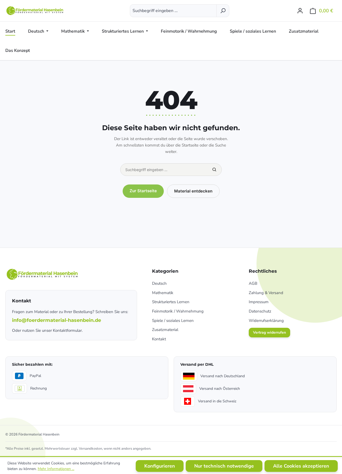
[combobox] (173, 10)
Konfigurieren (159, 466)
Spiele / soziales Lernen (173, 320)
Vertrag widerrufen (269, 332)
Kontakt (159, 339)
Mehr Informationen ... (56, 468)
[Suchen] (222, 10)
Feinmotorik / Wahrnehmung (178, 311)
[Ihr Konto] (300, 11)
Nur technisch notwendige (224, 466)
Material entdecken (193, 191)
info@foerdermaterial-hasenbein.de (56, 320)
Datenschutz (260, 311)
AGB (253, 283)
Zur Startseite (143, 190)
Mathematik (162, 292)
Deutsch (159, 283)
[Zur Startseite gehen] (35, 10)
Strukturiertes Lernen (170, 302)
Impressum (259, 302)
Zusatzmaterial (165, 329)
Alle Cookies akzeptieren (301, 466)
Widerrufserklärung (266, 320)
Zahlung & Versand (266, 292)
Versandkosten (90, 448)
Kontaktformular (67, 330)
